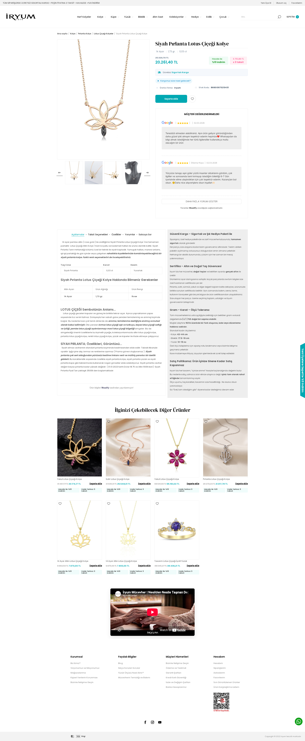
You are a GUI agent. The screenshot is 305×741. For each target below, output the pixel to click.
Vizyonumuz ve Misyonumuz (85, 668)
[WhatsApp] (299, 721)
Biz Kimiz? (76, 663)
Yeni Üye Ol (266, 3)
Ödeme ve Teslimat (176, 668)
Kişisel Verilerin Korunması (84, 677)
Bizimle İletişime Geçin (82, 682)
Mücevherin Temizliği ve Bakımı (134, 677)
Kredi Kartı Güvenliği (176, 677)
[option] (74, 172)
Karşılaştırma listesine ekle (60, 430)
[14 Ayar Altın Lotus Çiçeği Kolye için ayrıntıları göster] (79, 530)
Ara (279, 17)
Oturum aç (281, 3)
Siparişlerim (220, 668)
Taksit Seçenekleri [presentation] (98, 234)
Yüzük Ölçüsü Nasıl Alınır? (131, 672)
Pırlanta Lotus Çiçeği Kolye (216, 479)
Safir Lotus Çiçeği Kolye (117, 479)
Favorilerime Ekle (192, 98)
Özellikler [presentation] (116, 234)
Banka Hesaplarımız (176, 687)
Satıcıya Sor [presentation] (145, 234)
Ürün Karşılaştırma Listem (226, 687)
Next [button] (147, 173)
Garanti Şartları (173, 672)
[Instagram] (152, 722)
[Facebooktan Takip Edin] (145, 722)
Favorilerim (219, 677)
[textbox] (259, 17)
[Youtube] (160, 722)
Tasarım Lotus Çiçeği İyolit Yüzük (170, 561)
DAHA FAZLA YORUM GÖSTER (201, 201)
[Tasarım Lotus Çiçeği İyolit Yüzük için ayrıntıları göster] (177, 530)
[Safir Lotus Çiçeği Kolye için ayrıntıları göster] (128, 447)
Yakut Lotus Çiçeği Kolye (69, 479)
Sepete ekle (171, 98)
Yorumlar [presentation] (130, 234)
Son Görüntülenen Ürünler (227, 682)
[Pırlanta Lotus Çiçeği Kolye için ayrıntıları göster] (225, 447)
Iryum (177, 87)
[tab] (77, 234)
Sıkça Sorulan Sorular (129, 668)
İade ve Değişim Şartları (178, 682)
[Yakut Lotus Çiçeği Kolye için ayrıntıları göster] (79, 447)
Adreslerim (219, 672)
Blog (120, 663)
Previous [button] (59, 173)
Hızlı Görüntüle (60, 426)
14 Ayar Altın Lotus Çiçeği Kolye (72, 561)
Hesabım (218, 663)
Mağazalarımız (78, 672)
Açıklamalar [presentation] (77, 234)
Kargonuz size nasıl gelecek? (175, 80)
